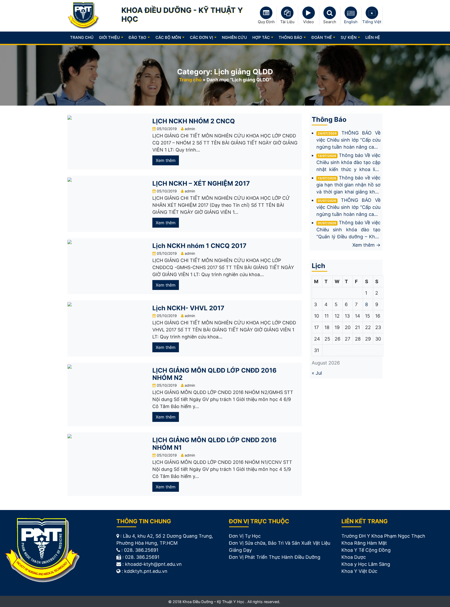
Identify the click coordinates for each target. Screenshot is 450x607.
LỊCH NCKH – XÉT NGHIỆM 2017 (201, 183)
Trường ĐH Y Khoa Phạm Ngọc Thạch (383, 536)
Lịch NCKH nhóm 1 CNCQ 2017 (199, 246)
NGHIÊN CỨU (234, 37)
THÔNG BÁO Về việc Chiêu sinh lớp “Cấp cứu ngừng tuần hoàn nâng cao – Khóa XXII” (348, 140)
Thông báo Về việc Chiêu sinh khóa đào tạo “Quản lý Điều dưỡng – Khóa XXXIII (348, 230)
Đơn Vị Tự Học (245, 536)
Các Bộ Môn (168, 37)
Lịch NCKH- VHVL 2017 (188, 308)
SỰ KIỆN (349, 37)
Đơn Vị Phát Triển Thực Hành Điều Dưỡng (274, 557)
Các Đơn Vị (201, 37)
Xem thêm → (366, 245)
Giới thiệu (109, 37)
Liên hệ (372, 37)
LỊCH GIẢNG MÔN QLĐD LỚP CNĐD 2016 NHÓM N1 (214, 443)
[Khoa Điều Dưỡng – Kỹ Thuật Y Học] (83, 15)
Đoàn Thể (321, 37)
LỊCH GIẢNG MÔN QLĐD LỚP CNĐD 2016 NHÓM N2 (214, 374)
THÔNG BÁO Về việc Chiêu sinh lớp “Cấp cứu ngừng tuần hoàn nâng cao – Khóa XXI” (348, 207)
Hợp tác (261, 37)
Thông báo (290, 37)
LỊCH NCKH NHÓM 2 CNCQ (193, 121)
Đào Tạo (137, 37)
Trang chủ (81, 37)
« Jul (317, 373)
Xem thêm (166, 160)
